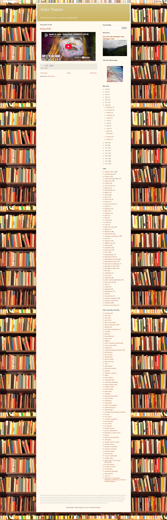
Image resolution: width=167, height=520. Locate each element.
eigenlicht (107, 371)
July (108, 120)
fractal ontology (109, 389)
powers (106, 275)
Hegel (106, 211)
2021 (106, 102)
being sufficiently (109, 336)
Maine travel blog (109, 227)
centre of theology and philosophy (114, 343)
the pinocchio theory (110, 466)
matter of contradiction (111, 405)
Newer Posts (43, 73)
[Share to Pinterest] (53, 65)
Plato (106, 271)
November (110, 110)
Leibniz (107, 222)
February (109, 137)
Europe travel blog (110, 204)
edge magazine (109, 366)
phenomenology (109, 254)
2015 (106, 153)
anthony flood (108, 327)
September (110, 115)
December (109, 107)
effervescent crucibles (110, 368)
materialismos (108, 403)
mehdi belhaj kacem (110, 407)
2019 (106, 143)
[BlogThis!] (47, 65)
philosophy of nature (110, 266)
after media (108, 315)
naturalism (107, 241)
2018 (106, 145)
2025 (106, 92)
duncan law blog (109, 361)
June (108, 123)
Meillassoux (108, 231)
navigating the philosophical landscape (115, 412)
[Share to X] (49, 65)
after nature (108, 318)
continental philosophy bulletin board (115, 350)
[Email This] (45, 65)
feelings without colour (111, 384)
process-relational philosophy (113, 280)
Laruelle (107, 220)
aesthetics (107, 176)
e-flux (106, 364)
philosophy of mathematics (112, 264)
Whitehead (107, 303)
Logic (106, 224)
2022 (106, 100)
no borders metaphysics (111, 419)
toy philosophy (109, 469)
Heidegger (107, 213)
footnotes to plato (109, 387)
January (109, 139)
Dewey (106, 197)
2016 (106, 150)
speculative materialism (111, 446)
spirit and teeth (109, 453)
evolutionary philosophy (111, 382)
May (108, 126)
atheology (107, 334)
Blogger (98, 507)
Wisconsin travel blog (110, 305)
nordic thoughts (109, 421)
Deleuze (107, 195)
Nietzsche (107, 245)
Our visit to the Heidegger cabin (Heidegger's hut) (113, 37)
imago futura (108, 391)
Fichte (106, 206)
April (108, 128)
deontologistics (109, 357)
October (109, 112)
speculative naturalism (111, 298)
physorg (107, 435)
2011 (106, 164)
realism (107, 287)
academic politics (109, 172)
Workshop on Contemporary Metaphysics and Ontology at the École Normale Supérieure (115, 479)
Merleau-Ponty (109, 234)
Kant (106, 218)
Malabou (107, 229)
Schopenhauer (108, 291)
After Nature (51, 9)
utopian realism (109, 473)
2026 (106, 89)
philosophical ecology (110, 261)
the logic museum (109, 464)
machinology (108, 400)
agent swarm (108, 320)
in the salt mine (109, 398)
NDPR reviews (109, 243)
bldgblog (107, 341)
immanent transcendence (111, 396)
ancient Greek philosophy (111, 178)
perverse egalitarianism (111, 430)
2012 (106, 161)
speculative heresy (109, 444)
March (108, 131)
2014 (106, 156)
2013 (106, 158)
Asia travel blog (109, 185)
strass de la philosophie (111, 456)
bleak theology (109, 190)
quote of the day (109, 282)
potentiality (108, 273)
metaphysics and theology (112, 236)
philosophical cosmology (111, 259)
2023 (106, 97)
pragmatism (108, 277)
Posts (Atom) (51, 76)
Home (68, 73)
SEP (106, 294)
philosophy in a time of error (112, 433)
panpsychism (108, 250)
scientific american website (112, 442)
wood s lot (107, 476)
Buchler (107, 192)
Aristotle (107, 183)
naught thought (109, 410)
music (46, 68)
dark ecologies (108, 354)
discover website (109, 359)
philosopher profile (110, 257)
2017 (106, 148)
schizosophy (108, 440)
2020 (106, 105)
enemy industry (109, 377)
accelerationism (109, 174)
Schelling (107, 289)
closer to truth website (111, 345)
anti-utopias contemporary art (113, 329)
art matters (107, 331)
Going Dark (45, 28)
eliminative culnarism (110, 373)
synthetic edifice (109, 458)
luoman (87, 507)
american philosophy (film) (112, 325)
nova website (108, 423)
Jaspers (106, 215)
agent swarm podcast (110, 322)
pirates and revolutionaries (112, 437)
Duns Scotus (108, 199)
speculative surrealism (111, 449)
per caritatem (108, 426)
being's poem (108, 338)
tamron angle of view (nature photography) (113, 461)
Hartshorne (108, 208)
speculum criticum (110, 451)
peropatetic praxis (109, 428)
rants (106, 284)
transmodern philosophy (111, 471)
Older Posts (93, 73)
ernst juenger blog (109, 380)
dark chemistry (109, 352)
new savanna (108, 417)
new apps (107, 414)
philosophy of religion (111, 268)
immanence (108, 394)
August (109, 118)
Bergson (107, 188)
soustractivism (108, 296)
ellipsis (106, 375)
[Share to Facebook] (51, 65)
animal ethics (108, 181)
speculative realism (110, 300)
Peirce (106, 252)
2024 (106, 94)
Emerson (107, 201)
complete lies (108, 348)
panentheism (108, 247)
